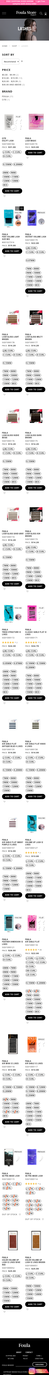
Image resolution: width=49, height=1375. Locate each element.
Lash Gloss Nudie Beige (10, 436)
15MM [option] (29, 285)
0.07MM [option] (30, 260)
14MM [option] (38, 281)
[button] (4, 196)
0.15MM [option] (7, 164)
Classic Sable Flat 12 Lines (36, 633)
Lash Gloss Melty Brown (34, 338)
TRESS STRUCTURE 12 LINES (11, 633)
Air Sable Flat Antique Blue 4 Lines (12, 745)
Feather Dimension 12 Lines (12, 943)
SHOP (14, 46)
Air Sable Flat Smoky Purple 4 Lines (12, 843)
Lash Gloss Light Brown (10, 338)
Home (5, 46)
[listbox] (13, 154)
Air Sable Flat (32, 941)
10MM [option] (6, 176)
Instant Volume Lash (35, 236)
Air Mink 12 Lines (10, 1063)
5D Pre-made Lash (11, 1175)
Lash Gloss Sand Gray (13, 533)
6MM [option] (5, 671)
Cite (8, 99)
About (19, 1352)
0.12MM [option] (41, 1087)
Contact (29, 1352)
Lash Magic (30, 140)
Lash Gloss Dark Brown (33, 436)
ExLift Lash (8, 140)
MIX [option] (5, 185)
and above (15, 84)
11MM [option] (15, 176)
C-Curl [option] (17, 152)
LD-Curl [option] (31, 974)
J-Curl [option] (6, 152)
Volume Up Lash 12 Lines (34, 843)
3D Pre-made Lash (34, 1175)
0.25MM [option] (30, 1095)
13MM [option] (15, 180)
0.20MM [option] (18, 164)
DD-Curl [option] (31, 970)
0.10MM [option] (30, 663)
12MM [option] (6, 180)
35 (41, 950)
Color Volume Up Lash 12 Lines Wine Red (11, 1262)
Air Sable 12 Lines (34, 1063)
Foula (9, 96)
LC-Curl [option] (41, 962)
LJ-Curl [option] (40, 958)
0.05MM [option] (7, 663)
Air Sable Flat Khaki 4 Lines (35, 745)
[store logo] (24, 13)
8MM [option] (5, 172)
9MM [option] (13, 172)
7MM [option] (28, 268)
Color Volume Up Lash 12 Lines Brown (35, 1261)
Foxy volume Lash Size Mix (11, 238)
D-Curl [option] (7, 156)
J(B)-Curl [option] (31, 248)
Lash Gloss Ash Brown (32, 534)
